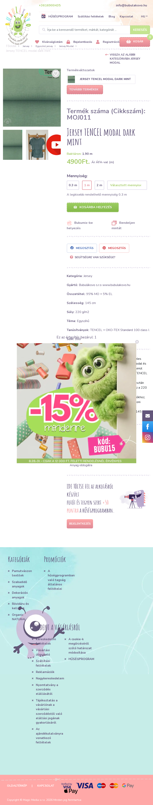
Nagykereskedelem (50, 678)
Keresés (140, 30)
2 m (99, 185)
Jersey (26, 46)
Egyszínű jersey (44, 46)
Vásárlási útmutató (43, 652)
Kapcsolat (126, 16)
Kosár (138, 41)
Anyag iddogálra (81, 465)
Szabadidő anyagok (19, 584)
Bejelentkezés (82, 42)
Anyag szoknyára (123, 445)
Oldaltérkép (17, 786)
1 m (87, 185)
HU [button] (143, 16)
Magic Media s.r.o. (34, 800)
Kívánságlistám (52, 42)
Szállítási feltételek (91, 16)
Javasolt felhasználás (93, 434)
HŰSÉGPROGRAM (60, 16)
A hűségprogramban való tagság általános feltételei (61, 580)
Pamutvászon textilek (22, 573)
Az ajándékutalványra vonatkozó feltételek (49, 735)
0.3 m (73, 185)
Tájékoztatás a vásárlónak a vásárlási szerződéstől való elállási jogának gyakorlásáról (49, 711)
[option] (32, 98)
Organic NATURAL (19, 617)
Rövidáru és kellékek (20, 606)
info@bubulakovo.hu (131, 5)
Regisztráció (111, 42)
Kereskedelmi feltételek (46, 641)
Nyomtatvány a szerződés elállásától (47, 689)
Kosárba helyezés (95, 207)
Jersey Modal (66, 46)
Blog (112, 16)
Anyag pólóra (79, 451)
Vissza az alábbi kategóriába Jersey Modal (125, 59)
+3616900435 (50, 5)
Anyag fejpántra (122, 451)
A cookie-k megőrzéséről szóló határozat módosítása (80, 646)
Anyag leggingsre (123, 458)
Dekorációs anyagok (20, 595)
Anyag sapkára (80, 458)
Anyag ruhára (79, 445)
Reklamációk (45, 672)
